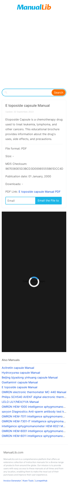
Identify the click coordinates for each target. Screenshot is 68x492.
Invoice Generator (12, 480)
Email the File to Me (48, 201)
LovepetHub (41, 480)
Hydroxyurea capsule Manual (21, 372)
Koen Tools (28, 480)
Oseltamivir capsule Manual (20, 382)
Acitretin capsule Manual (18, 367)
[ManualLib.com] (34, 7)
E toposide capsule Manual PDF (40, 191)
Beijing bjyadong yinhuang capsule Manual (30, 377)
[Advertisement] (34, 51)
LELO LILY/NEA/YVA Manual (20, 402)
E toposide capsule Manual (19, 387)
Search (58, 92)
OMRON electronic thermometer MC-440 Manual (34, 392)
